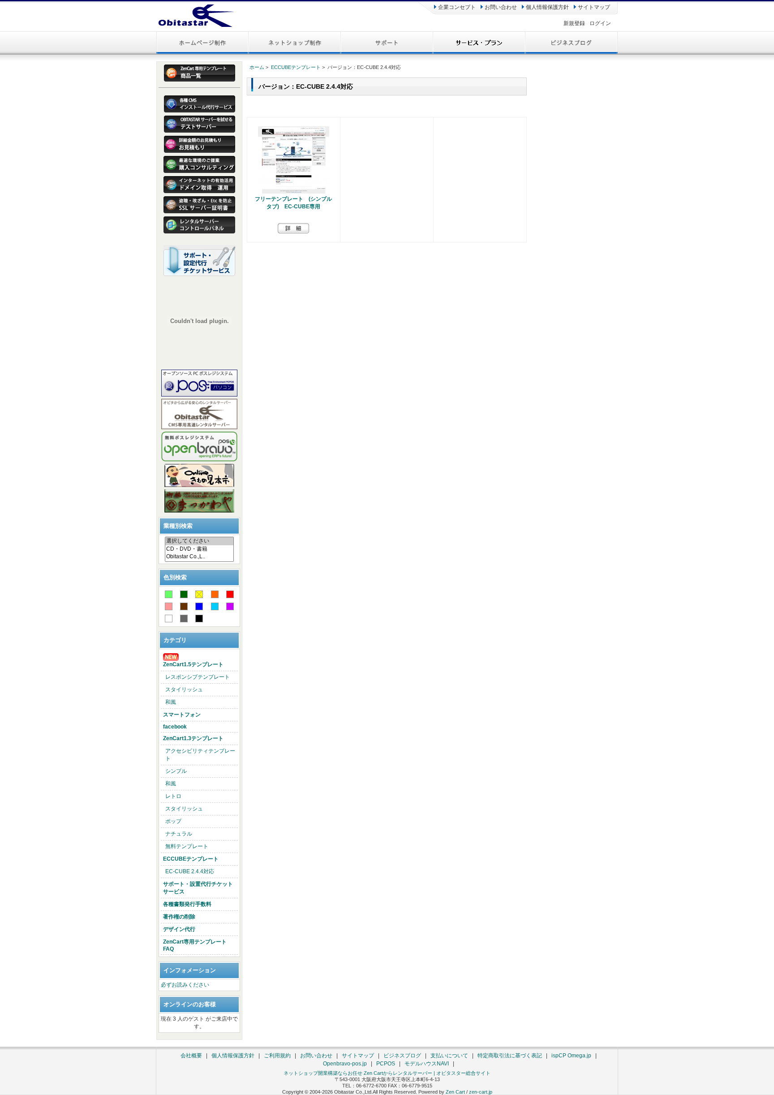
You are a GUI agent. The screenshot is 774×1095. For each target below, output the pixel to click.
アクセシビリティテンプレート (200, 755)
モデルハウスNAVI (426, 1064)
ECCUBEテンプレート (191, 859)
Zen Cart (455, 1092)
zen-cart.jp (480, 1092)
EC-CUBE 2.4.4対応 (189, 871)
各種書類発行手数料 (187, 904)
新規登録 (574, 23)
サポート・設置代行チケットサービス (198, 888)
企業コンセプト (456, 7)
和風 (170, 702)
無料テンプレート (186, 846)
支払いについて (449, 1055)
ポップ (173, 821)
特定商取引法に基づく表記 (509, 1055)
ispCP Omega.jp (571, 1055)
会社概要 (191, 1055)
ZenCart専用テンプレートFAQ (195, 945)
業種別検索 (178, 525)
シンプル (176, 771)
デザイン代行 (179, 929)
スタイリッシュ (184, 689)
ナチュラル (178, 834)
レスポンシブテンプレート (197, 677)
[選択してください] (199, 541)
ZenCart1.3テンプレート (193, 738)
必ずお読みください (185, 985)
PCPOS (385, 1064)
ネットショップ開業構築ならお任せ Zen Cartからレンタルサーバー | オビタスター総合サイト (387, 1073)
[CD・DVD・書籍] (199, 549)
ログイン (600, 23)
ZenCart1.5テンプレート (193, 664)
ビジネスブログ (402, 1055)
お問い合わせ (500, 7)
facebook (175, 727)
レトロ (173, 796)
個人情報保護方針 (547, 7)
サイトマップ (593, 7)
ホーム (256, 67)
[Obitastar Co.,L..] (199, 556)
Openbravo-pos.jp (345, 1064)
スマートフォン (182, 714)
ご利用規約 (277, 1055)
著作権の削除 (179, 917)
